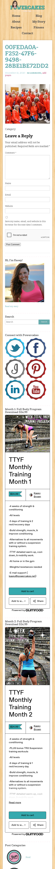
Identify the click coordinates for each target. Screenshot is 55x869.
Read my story (11, 306)
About (16, 21)
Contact (27, 33)
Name (8, 183)
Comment (10, 153)
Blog (39, 16)
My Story (38, 21)
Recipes (16, 27)
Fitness (39, 27)
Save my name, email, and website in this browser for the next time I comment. (25, 223)
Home (16, 16)
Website (9, 206)
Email (8, 195)
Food (28, 857)
